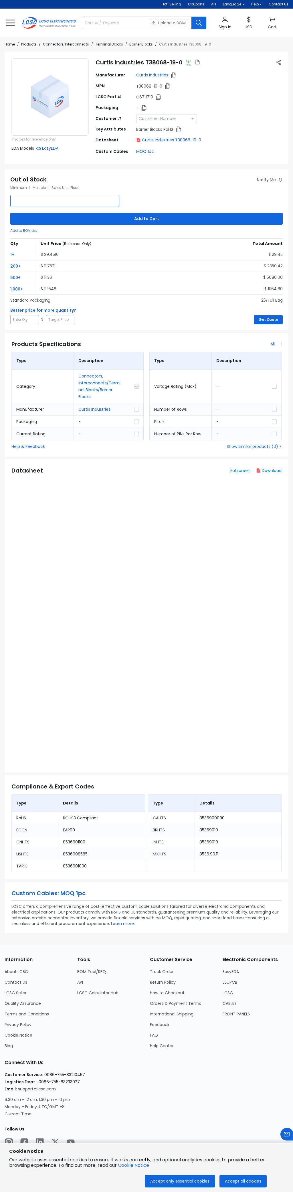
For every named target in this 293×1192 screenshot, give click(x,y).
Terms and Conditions (27, 1014)
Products (29, 44)
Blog (9, 1046)
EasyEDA (231, 971)
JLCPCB (230, 982)
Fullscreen (240, 470)
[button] (10, 23)
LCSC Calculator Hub (97, 993)
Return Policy (163, 982)
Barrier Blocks (141, 44)
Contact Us (278, 4)
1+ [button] (12, 255)
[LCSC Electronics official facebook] (24, 1142)
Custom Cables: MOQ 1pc (48, 893)
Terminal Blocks (109, 44)
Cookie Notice (18, 1035)
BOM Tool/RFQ (91, 971)
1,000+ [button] (16, 289)
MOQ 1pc (145, 151)
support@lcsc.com (37, 1089)
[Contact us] (286, 1134)
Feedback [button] (159, 1024)
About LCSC (16, 971)
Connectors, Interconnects (66, 44)
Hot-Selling (171, 4)
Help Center (162, 1046)
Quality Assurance (23, 1003)
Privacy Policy (18, 1024)
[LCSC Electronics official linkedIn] (39, 1142)
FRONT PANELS (236, 1014)
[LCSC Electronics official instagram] (9, 1142)
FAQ (154, 1035)
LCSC (228, 993)
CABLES (230, 1003)
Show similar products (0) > (254, 446)
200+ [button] (15, 266)
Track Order (162, 971)
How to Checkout (167, 993)
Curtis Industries (152, 75)
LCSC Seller (16, 993)
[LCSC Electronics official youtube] (70, 1142)
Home (10, 44)
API (213, 4)
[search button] (198, 23)
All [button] (272, 344)
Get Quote (268, 319)
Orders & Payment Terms (175, 1003)
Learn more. (123, 923)
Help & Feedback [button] (28, 446)
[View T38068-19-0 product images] (50, 97)
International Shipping (171, 1014)
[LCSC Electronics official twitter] (55, 1142)
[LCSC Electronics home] (49, 23)
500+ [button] (15, 277)
